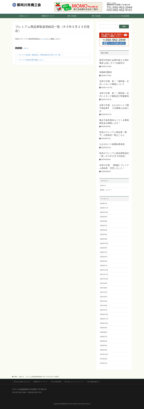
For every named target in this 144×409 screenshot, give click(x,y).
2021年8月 (103, 288)
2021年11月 (104, 274)
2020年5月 (103, 345)
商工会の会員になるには (22, 382)
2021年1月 (103, 310)
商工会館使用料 (56, 382)
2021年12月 (104, 270)
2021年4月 (103, 305)
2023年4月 (103, 239)
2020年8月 (103, 332)
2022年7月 (103, 252)
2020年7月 (103, 336)
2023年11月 (104, 208)
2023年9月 (103, 217)
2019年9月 (103, 359)
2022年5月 (103, 261)
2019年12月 (104, 354)
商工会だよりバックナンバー (74, 382)
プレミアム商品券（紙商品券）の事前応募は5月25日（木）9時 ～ (41, 55)
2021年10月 (104, 279)
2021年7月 (103, 292)
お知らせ (25, 48)
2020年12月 (104, 314)
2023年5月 (103, 234)
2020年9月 (103, 328)
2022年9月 (103, 248)
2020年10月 (104, 323)
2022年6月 (103, 257)
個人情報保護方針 (93, 382)
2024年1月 (103, 203)
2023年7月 (103, 225)
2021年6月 (103, 297)
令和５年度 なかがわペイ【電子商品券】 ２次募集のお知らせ (114, 108)
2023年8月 (103, 221)
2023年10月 (104, 212)
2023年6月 (103, 230)
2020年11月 (104, 319)
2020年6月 (103, 341)
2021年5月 (103, 301)
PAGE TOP (139, 395)
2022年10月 (104, 243)
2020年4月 (103, 350)
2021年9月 (103, 283)
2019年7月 (103, 363)
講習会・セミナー (106, 190)
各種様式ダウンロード (40, 382)
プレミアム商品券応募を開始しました (31, 60)
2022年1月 (103, 265)
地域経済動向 (105, 72)
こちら (43, 39)
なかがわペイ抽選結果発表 (112, 144)
